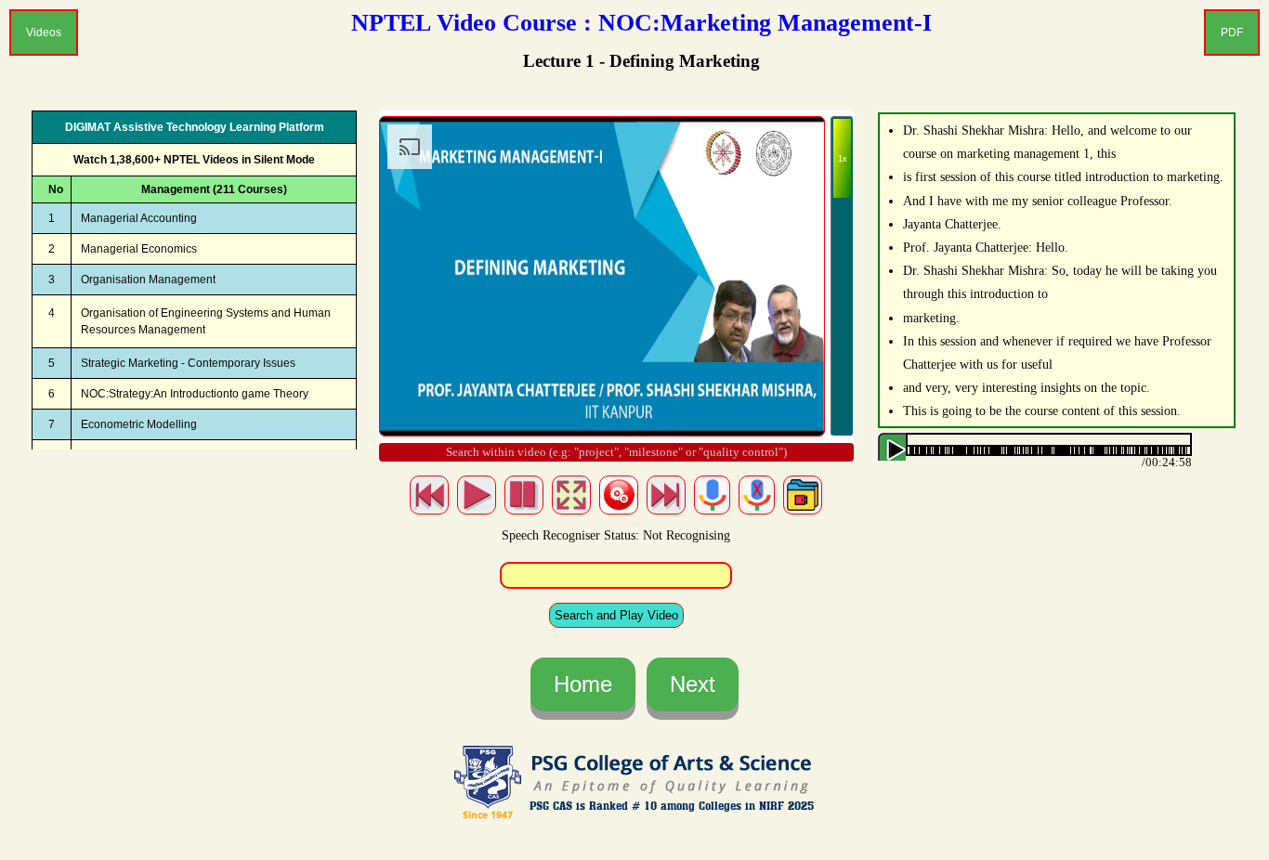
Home (583, 684)
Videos (43, 32)
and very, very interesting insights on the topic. (1026, 388)
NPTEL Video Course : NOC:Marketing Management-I (641, 22)
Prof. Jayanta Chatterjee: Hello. (985, 247)
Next (692, 684)
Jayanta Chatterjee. (952, 224)
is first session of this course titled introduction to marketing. (1063, 177)
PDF (1232, 32)
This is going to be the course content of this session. (1042, 411)
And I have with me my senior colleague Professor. (1037, 201)
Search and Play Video (616, 615)
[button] (920, 451)
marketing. (931, 318)
